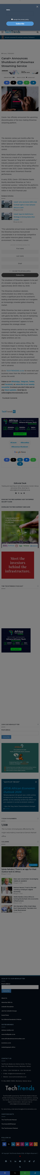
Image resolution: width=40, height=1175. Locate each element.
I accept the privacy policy (21, 19)
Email (8, 10)
